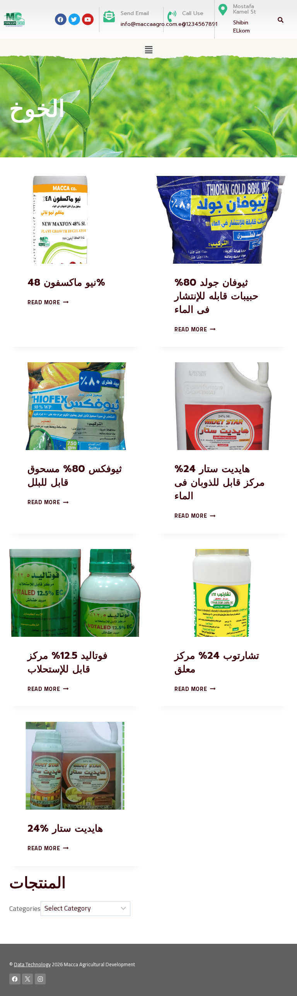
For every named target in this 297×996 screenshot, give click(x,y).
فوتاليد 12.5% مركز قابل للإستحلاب (67, 662)
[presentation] (75, 220)
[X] (27, 979)
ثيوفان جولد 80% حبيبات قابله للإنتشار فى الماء (216, 296)
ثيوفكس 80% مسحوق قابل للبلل (74, 476)
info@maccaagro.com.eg (153, 24)
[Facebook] (14, 979)
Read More (47, 302)
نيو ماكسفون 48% (66, 282)
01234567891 (199, 24)
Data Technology (32, 964)
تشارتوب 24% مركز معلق (216, 662)
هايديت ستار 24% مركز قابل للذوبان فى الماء (219, 482)
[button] (148, 50)
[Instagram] (40, 979)
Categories (25, 908)
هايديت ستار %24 (65, 828)
